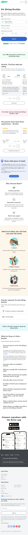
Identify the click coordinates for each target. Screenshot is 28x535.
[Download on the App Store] (14, 424)
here (4, 360)
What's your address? (5, 25)
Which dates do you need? (6, 31)
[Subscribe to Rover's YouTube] (16, 526)
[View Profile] (11, 135)
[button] (26, 2)
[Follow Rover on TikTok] (19, 526)
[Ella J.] (11, 84)
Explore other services (5, 18)
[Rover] (4, 2)
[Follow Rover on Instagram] (11, 526)
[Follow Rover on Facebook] (9, 526)
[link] (14, 39)
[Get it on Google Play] (14, 428)
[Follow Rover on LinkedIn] (14, 526)
